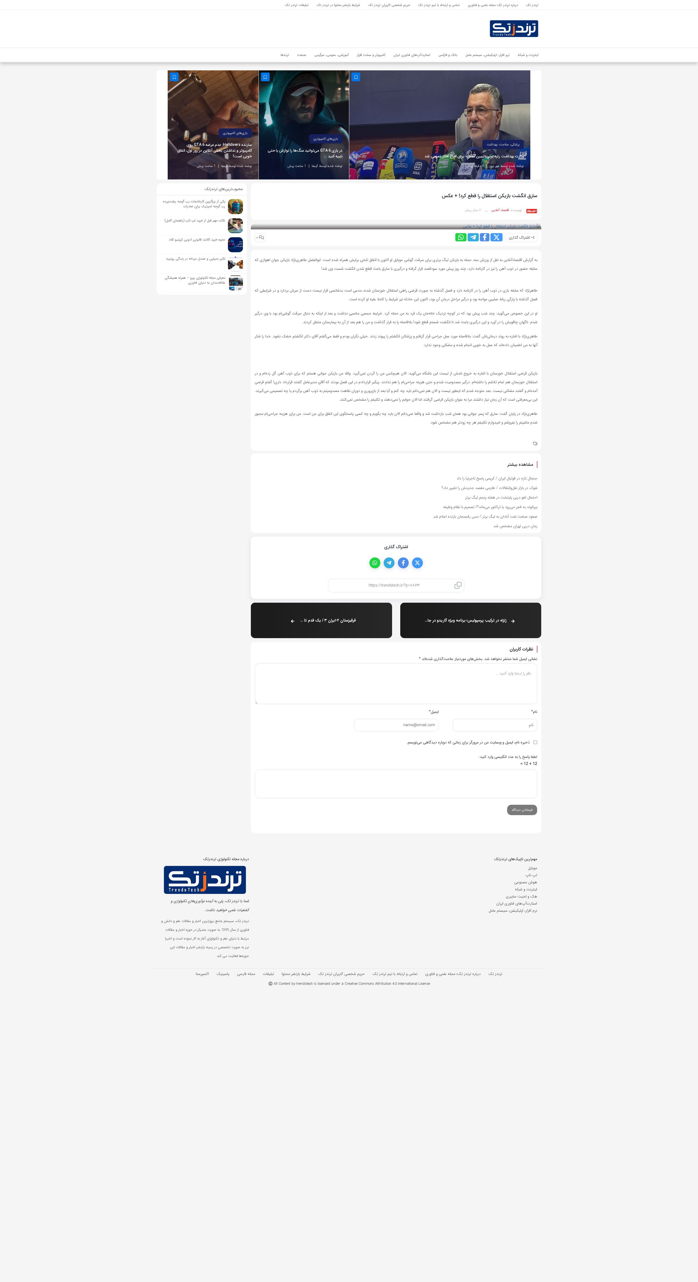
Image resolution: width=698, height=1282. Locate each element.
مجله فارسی (246, 974)
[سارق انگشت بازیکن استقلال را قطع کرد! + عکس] (502, 226)
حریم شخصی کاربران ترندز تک (341, 974)
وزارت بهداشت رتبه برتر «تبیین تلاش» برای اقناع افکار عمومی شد (474, 156)
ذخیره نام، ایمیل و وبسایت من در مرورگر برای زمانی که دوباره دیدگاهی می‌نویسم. (468, 742)
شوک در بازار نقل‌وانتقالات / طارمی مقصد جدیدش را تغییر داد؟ (489, 488)
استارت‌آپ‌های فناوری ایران (516, 903)
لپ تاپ (531, 875)
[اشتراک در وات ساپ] (461, 237)
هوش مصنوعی (525, 882)
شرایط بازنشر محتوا (296, 974)
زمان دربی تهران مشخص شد (515, 526)
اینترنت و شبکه (526, 889)
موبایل (532, 868)
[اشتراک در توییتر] (497, 237)
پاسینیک (222, 974)
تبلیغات (268, 974)
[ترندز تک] (480, 28)
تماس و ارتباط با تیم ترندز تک (394, 974)
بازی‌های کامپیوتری (326, 138)
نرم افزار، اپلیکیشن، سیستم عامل (513, 911)
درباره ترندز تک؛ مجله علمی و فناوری (453, 974)
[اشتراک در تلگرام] (473, 237)
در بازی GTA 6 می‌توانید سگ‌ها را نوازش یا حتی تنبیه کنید (305, 153)
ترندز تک (495, 974)
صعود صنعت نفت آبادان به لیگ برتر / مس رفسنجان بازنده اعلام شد (485, 517)
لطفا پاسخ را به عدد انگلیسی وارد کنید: (508, 757)
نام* (534, 712)
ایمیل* (434, 712)
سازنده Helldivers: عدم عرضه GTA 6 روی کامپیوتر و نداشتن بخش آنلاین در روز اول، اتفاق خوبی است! (214, 150)
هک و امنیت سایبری (521, 896)
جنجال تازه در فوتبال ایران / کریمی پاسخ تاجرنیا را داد (497, 478)
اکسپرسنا (202, 974)
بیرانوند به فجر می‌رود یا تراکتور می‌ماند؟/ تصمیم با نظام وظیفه (490, 507)
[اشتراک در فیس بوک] (484, 237)
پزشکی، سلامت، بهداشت (503, 144)
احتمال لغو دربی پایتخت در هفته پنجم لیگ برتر (501, 497)
